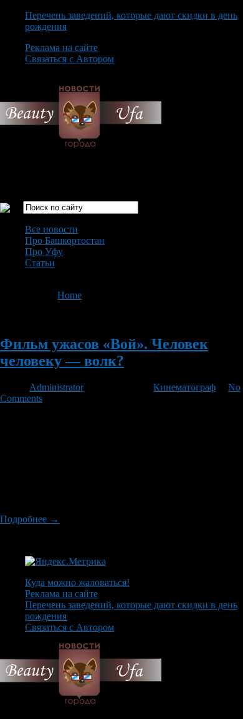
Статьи (40, 262)
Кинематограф (184, 387)
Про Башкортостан (65, 240)
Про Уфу (44, 251)
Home (69, 295)
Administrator (56, 387)
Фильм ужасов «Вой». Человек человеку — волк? (104, 352)
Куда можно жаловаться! (77, 582)
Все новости (51, 229)
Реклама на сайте (61, 47)
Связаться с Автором (69, 58)
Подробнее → (29, 519)
